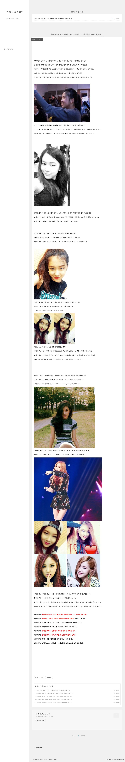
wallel (122, 759)
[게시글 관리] (42, 677)
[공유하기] (40, 677)
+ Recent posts (37, 747)
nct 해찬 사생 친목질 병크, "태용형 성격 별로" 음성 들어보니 (51, 690)
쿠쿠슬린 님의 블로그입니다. (44, 716)
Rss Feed (35, 759)
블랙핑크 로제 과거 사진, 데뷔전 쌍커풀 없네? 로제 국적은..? (53, 18)
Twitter (41, 759)
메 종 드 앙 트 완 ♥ (15, 12)
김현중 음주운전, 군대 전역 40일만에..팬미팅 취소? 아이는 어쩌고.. (53, 693)
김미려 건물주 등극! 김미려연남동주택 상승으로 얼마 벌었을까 (52, 702)
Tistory (113, 759)
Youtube (51, 759)
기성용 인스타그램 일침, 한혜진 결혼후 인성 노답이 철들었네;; (52, 696)
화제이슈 (8, 49)
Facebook (46, 759)
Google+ (55, 759)
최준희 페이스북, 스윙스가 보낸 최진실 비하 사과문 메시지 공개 (53, 699)
